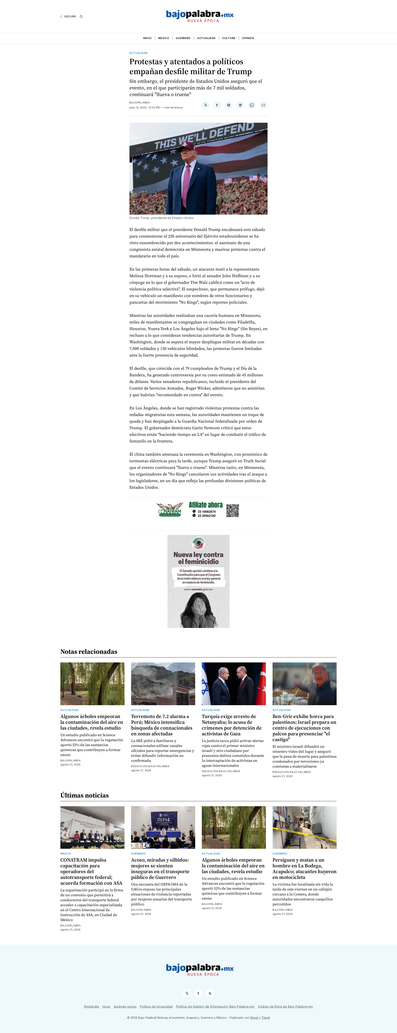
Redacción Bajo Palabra (150, 766)
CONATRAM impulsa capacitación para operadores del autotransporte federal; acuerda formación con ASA (91, 871)
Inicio (147, 38)
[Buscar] (81, 16)
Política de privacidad (156, 1006)
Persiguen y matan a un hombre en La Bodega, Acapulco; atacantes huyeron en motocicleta (305, 868)
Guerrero (183, 38)
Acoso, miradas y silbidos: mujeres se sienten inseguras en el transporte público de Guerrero (160, 868)
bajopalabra (139, 102)
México (163, 38)
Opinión (248, 38)
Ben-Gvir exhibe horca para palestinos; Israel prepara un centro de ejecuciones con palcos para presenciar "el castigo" (304, 728)
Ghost (254, 1017)
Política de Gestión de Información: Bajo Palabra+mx (215, 1006)
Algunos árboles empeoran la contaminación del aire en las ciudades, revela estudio (91, 722)
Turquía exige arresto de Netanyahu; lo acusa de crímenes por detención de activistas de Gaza (232, 725)
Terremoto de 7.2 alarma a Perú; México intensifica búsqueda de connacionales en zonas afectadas (162, 725)
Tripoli (265, 1017)
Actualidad (206, 38)
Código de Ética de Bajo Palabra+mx (285, 1006)
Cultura (229, 38)
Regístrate (91, 1006)
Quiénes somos (125, 1006)
